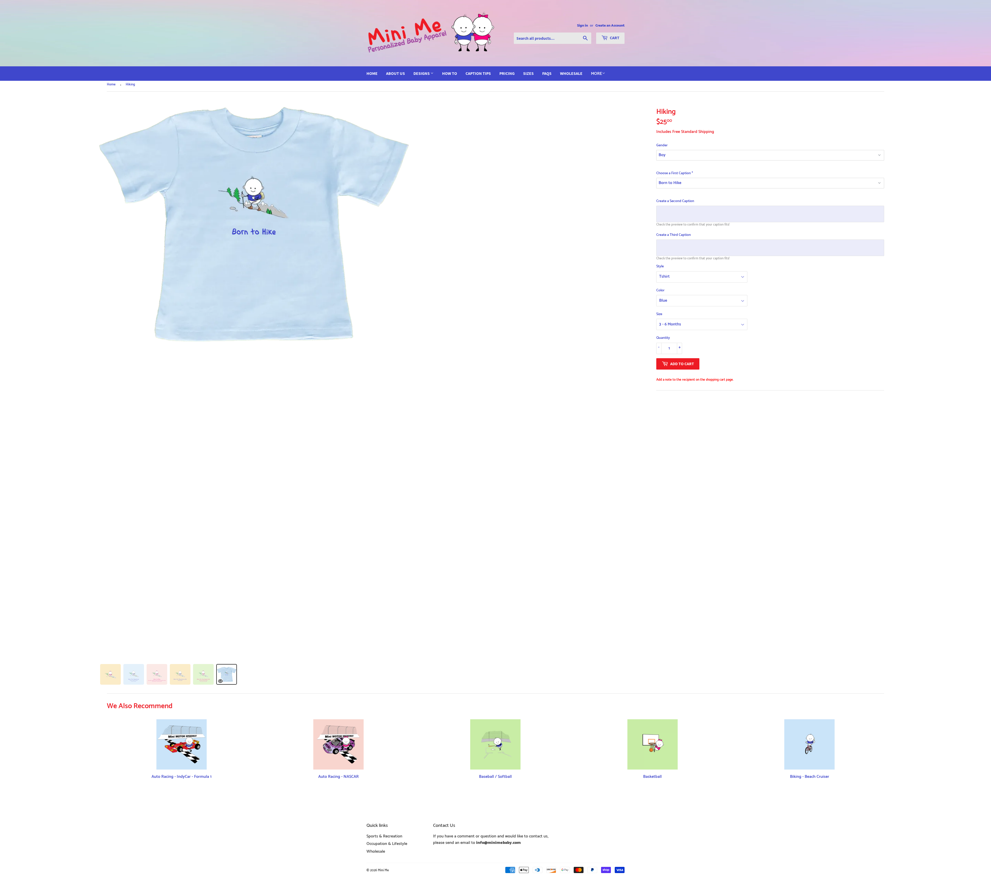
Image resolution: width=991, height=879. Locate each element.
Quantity (663, 338)
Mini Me (383, 870)
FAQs (547, 73)
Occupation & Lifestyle (386, 843)
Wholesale (571, 73)
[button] (770, 145)
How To (449, 73)
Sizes (528, 73)
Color (660, 290)
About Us (395, 73)
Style (660, 266)
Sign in (582, 25)
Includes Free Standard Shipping (685, 131)
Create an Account (610, 25)
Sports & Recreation (384, 836)
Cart (614, 38)
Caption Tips (478, 73)
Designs (421, 73)
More (596, 73)
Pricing (507, 73)
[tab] (110, 674)
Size (659, 314)
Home (372, 73)
